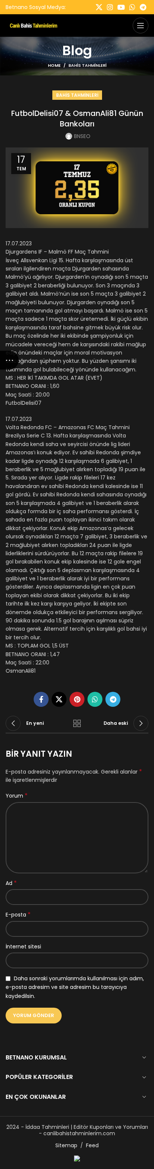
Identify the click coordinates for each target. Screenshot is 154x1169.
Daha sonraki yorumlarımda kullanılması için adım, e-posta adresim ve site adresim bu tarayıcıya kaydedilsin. (75, 987)
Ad (11, 883)
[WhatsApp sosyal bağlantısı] (132, 7)
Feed (92, 1145)
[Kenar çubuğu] (9, 360)
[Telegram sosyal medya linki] (143, 7)
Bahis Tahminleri (87, 65)
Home (54, 65)
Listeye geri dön (77, 723)
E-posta (18, 915)
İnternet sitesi (23, 946)
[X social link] (99, 7)
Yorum (17, 796)
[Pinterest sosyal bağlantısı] (77, 699)
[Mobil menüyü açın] (140, 25)
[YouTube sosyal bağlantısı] (121, 7)
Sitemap (66, 1145)
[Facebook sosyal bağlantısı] (41, 699)
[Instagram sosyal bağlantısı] (110, 7)
